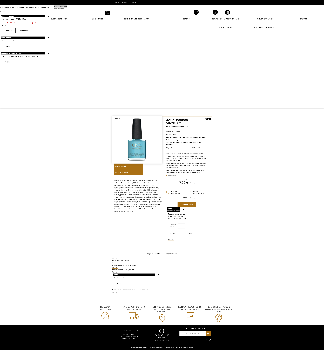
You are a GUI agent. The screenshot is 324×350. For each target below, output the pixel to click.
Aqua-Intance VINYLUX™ (177, 121)
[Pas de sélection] (60, 6)
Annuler (172, 233)
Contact (133, 2)
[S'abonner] (208, 333)
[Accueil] (162, 14)
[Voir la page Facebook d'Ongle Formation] (206, 340)
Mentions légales (169, 347)
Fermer (171, 239)
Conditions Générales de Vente (139, 347)
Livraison (124, 2)
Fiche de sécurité (122, 172)
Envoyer (190, 233)
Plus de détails (171, 175)
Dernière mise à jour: (181, 347)
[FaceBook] (209, 119)
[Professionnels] (60, 9)
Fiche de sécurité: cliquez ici (123, 211)
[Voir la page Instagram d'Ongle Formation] (210, 340)
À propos (116, 2)
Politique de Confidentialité (156, 347)
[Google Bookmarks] (206, 119)
